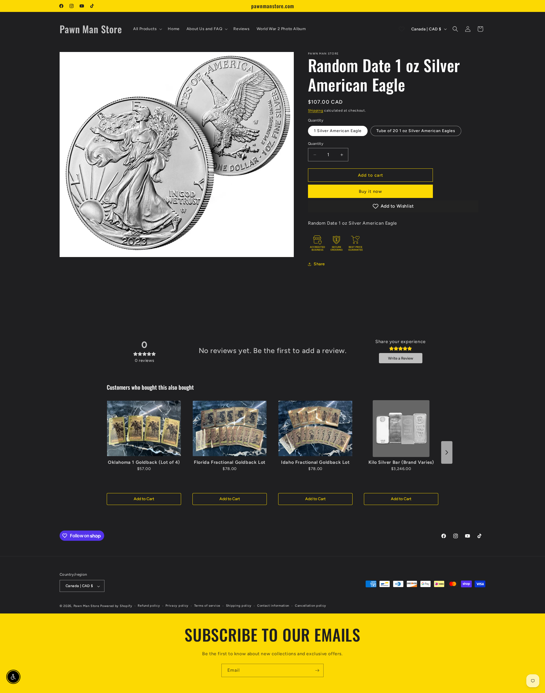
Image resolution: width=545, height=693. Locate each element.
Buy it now (370, 191)
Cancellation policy (310, 606)
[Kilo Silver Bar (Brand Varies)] (401, 428)
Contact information (273, 606)
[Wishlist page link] (401, 29)
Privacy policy (176, 606)
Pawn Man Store (86, 606)
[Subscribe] (317, 670)
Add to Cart (144, 498)
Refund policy (149, 606)
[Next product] (446, 452)
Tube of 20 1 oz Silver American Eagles (415, 130)
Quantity (315, 143)
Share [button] (319, 264)
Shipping (315, 110)
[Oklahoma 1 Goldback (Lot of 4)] (144, 428)
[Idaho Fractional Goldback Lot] (315, 428)
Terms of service (207, 606)
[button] (147, 29)
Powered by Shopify (116, 606)
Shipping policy (239, 606)
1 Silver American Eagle (338, 130)
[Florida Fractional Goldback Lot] (230, 428)
